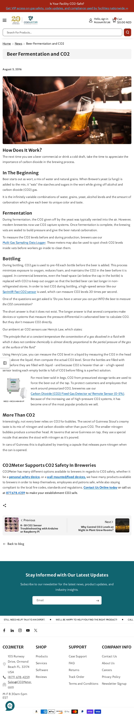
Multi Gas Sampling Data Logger (24, 242)
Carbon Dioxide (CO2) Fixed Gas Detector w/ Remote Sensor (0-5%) (77, 393)
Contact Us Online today (100, 487)
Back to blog (16, 544)
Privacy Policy (111, 677)
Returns (74, 670)
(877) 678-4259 (19, 677)
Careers (107, 670)
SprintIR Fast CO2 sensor (19, 292)
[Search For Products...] (127, 32)
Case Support (78, 656)
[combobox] (62, 32)
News (18, 43)
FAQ (72, 663)
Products (42, 656)
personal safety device (24, 477)
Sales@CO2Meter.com (20, 684)
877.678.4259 (15, 493)
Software (42, 670)
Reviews (41, 677)
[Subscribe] (97, 600)
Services (41, 663)
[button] (6, 20)
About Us (108, 663)
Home (7, 43)
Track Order (76, 677)
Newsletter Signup (114, 683)
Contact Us (109, 656)
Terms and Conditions (83, 683)
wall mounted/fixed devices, (66, 477)
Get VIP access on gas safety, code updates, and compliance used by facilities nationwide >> (67, 8)
